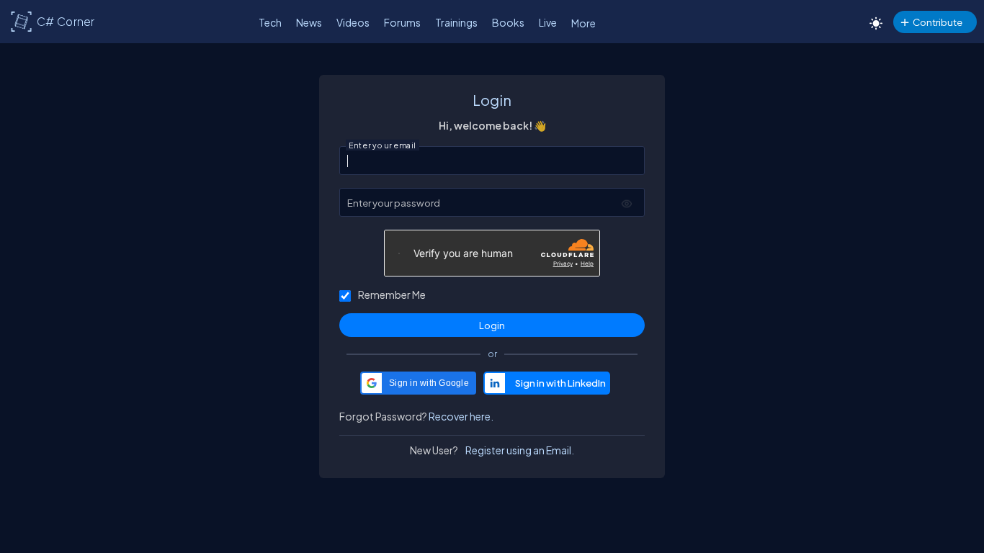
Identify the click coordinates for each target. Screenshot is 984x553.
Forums (402, 22)
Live (548, 22)
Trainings (456, 22)
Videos (353, 22)
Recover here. (461, 416)
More (583, 23)
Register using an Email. (519, 450)
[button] (418, 383)
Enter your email (382, 145)
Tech (270, 22)
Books (508, 22)
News (309, 22)
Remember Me (392, 294)
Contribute (937, 22)
